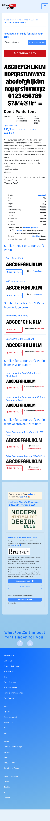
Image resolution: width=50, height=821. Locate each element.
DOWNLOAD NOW (26, 53)
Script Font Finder (11, 768)
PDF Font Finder (10, 688)
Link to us (8, 661)
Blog (5, 677)
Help (6, 707)
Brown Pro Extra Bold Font (20, 339)
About (6, 792)
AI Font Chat (9, 672)
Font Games (9, 698)
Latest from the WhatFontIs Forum (22, 538)
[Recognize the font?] (25, 551)
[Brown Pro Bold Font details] (24, 322)
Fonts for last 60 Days (13, 747)
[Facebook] (20, 643)
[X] (30, 643)
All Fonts (23, 20)
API (5, 728)
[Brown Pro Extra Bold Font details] (24, 345)
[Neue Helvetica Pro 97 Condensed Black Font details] (24, 381)
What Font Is (9, 656)
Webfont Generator (25, 599)
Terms (6, 782)
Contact (7, 798)
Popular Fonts (9, 763)
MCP (6, 733)
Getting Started (10, 717)
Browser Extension (11, 666)
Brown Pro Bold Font (17, 316)
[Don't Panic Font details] (24, 264)
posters (34, 228)
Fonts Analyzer (10, 682)
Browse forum (25, 587)
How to (7, 712)
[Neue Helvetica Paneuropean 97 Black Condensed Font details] (24, 405)
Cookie (7, 787)
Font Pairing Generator (13, 693)
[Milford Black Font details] (24, 288)
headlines (26, 228)
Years (6, 758)
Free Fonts (8, 723)
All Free (35, 20)
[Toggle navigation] (44, 6)
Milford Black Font (15, 281)
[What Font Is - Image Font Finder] (9, 6)
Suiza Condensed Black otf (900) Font (25, 456)
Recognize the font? (23, 581)
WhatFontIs (10, 20)
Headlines (36, 236)
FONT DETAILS (15, 272)
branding (18, 230)
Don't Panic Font (14, 258)
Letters (7, 752)
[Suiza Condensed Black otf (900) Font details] (24, 461)
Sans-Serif (42, 195)
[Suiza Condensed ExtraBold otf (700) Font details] (24, 440)
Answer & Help (14, 545)
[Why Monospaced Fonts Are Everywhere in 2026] (25, 518)
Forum (6, 742)
